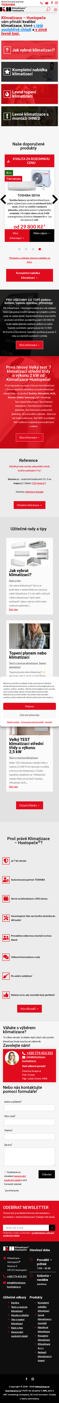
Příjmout (29, 706)
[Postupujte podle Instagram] (32, 1379)
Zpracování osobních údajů (32, 722)
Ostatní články (28, 805)
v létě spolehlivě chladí (22, 27)
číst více (13, 609)
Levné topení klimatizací (24, 94)
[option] (29, 194)
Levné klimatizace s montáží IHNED (30, 116)
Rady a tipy (15, 580)
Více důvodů (28, 1008)
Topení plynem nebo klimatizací (28, 655)
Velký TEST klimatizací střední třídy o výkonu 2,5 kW (26, 745)
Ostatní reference (28, 505)
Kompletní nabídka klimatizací (29, 71)
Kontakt (48, 722)
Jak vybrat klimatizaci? (33, 50)
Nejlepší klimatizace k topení (45, 1356)
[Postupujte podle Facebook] (26, 1379)
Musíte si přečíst (20, 1315)
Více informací (15, 235)
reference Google (34, 491)
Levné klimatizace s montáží (44, 1319)
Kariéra (15, 1302)
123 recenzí (38, 483)
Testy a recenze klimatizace (23, 663)
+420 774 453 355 (40, 1053)
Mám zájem (40, 233)
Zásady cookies (13, 722)
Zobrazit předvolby (29, 715)
